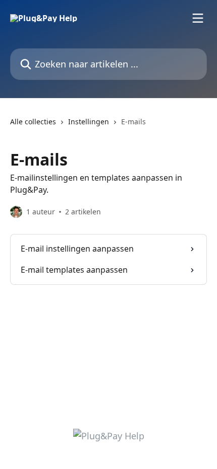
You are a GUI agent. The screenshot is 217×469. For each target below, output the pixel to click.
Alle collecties (33, 121)
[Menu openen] (198, 18)
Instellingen (88, 121)
